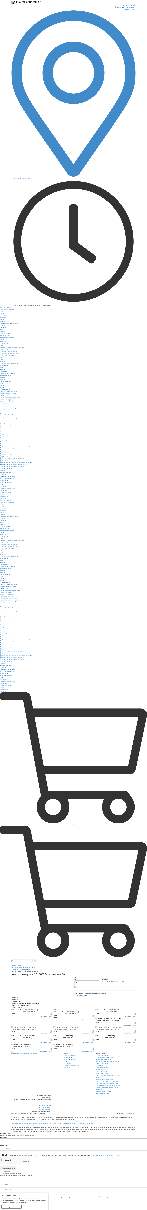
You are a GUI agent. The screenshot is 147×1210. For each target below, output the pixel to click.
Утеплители (99, 1065)
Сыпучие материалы (102, 1055)
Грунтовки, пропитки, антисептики (107, 1083)
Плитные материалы (102, 1063)
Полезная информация (71, 1065)
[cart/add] (51, 1014)
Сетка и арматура (101, 1071)
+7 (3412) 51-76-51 (129, 5)
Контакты (67, 1067)
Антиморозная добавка (103, 1091)
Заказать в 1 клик (46, 1016)
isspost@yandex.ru (45, 1109)
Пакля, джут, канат (102, 1067)
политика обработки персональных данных (14, 1202)
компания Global (130, 1113)
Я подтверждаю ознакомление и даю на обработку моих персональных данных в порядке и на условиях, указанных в (61, 1155)
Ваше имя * (4, 1137)
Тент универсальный (102, 1093)
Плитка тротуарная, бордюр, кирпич (107, 1087)
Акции (66, 1061)
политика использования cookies (35, 1200)
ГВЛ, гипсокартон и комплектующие (23, 967)
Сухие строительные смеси (105, 1057)
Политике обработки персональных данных (106, 1155)
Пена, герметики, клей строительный (108, 1075)
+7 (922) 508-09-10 (129, 7)
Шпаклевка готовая (102, 1073)
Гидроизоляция (101, 1069)
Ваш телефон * (5, 1145)
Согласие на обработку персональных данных (77, 1123)
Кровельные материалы (103, 1059)
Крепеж (98, 1077)
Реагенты (99, 1089)
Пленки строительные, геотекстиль (107, 1081)
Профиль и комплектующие (21, 969)
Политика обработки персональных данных (47, 1123)
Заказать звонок (130, 9)
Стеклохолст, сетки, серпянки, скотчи (108, 1085)
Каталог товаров (17, 965)
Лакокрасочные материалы (104, 1079)
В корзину (105, 979)
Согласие (35, 1155)
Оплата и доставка (70, 1059)
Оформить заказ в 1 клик (115, 981)
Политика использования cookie (21, 1123)
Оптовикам (67, 1063)
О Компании (68, 1057)
